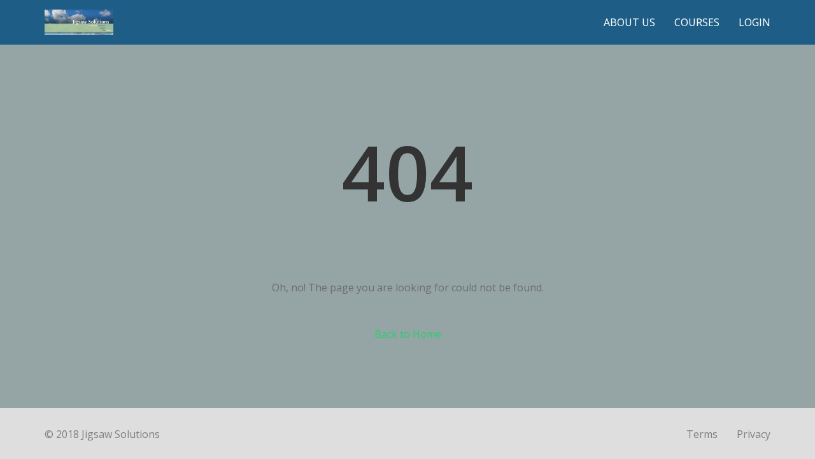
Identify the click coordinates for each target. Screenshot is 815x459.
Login (754, 22)
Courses (696, 22)
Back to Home (407, 334)
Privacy (753, 434)
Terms (702, 434)
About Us (629, 22)
